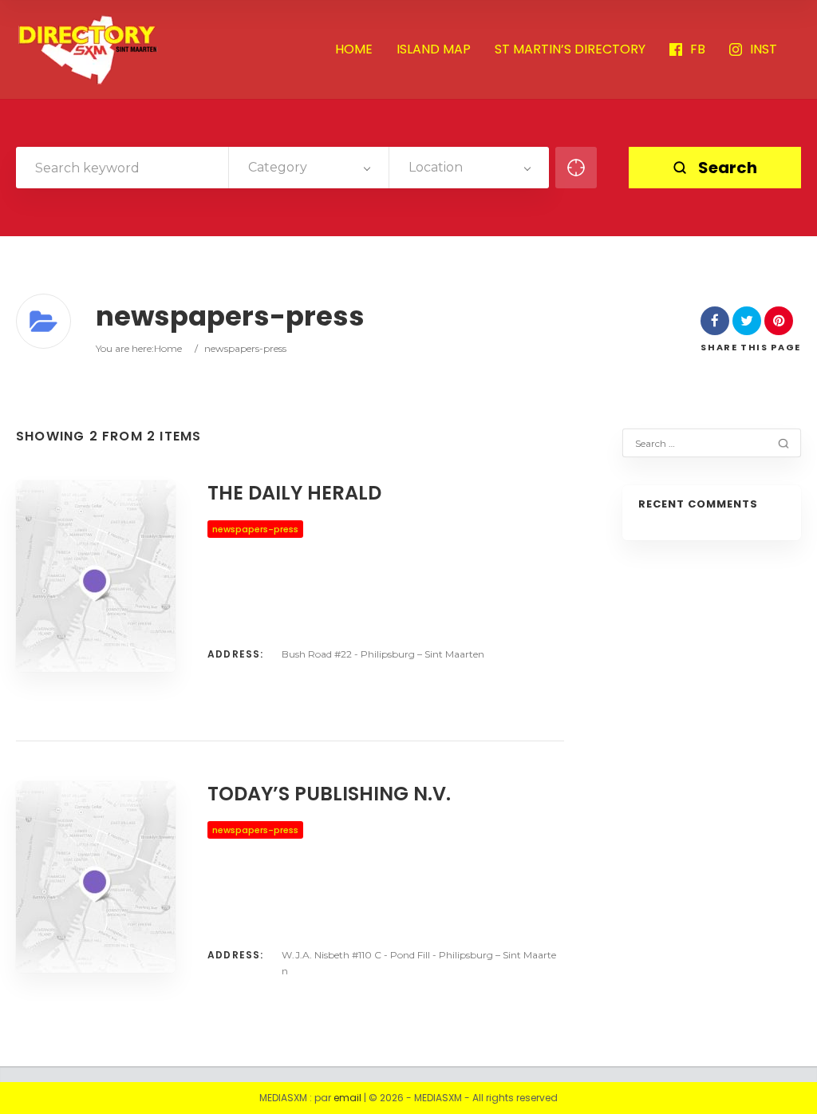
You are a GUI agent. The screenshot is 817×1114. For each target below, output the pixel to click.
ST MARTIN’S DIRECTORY (570, 49)
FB (697, 49)
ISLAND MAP (434, 49)
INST (763, 49)
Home (168, 348)
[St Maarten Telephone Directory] (88, 49)
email (347, 1097)
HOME (354, 49)
